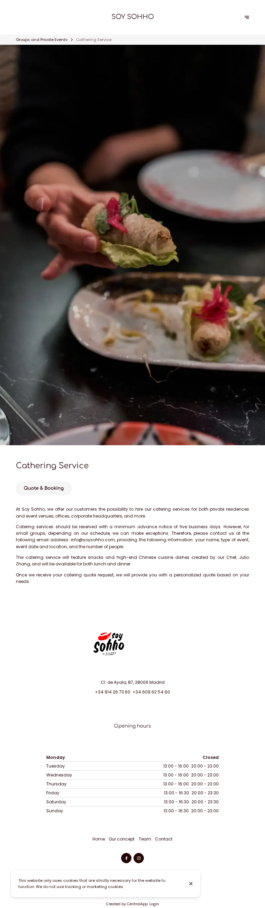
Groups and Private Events (42, 39)
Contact (164, 839)
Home (98, 839)
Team (145, 839)
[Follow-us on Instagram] (139, 858)
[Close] (190, 883)
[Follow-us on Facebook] (126, 858)
